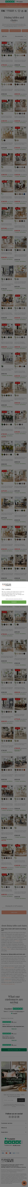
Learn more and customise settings (14, 599)
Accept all (14, 602)
